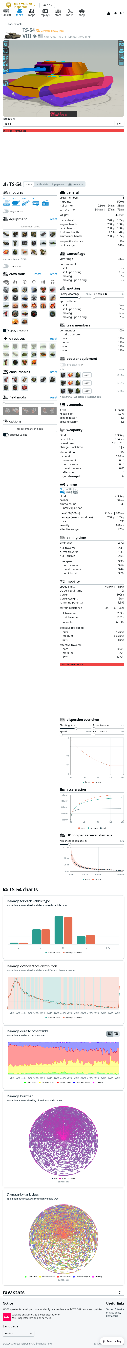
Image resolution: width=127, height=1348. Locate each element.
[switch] (6, 211)
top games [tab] (58, 184)
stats (58, 15)
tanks (19, 15)
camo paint (16, 266)
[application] (92, 760)
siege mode (16, 211)
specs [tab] (28, 184)
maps (31, 15)
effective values (18, 435)
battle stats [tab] (42, 184)
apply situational (19, 330)
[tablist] (54, 184)
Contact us (112, 1315)
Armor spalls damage (72, 841)
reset (53, 219)
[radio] (109, 1034)
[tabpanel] (63, 743)
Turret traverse (101, 725)
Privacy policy (113, 1312)
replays (45, 15)
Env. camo (98, 294)
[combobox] (19, 5)
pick (119, 123)
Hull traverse (100, 731)
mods (69, 15)
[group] (113, 1034)
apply (87, 375)
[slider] (4, 403)
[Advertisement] (63, 155)
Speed (63, 731)
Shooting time (67, 725)
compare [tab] (78, 184)
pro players (73, 365)
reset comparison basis (30, 428)
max (37, 274)
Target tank (9, 118)
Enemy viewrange (70, 294)
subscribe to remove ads (14, 131)
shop (82, 15)
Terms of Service (115, 1309)
